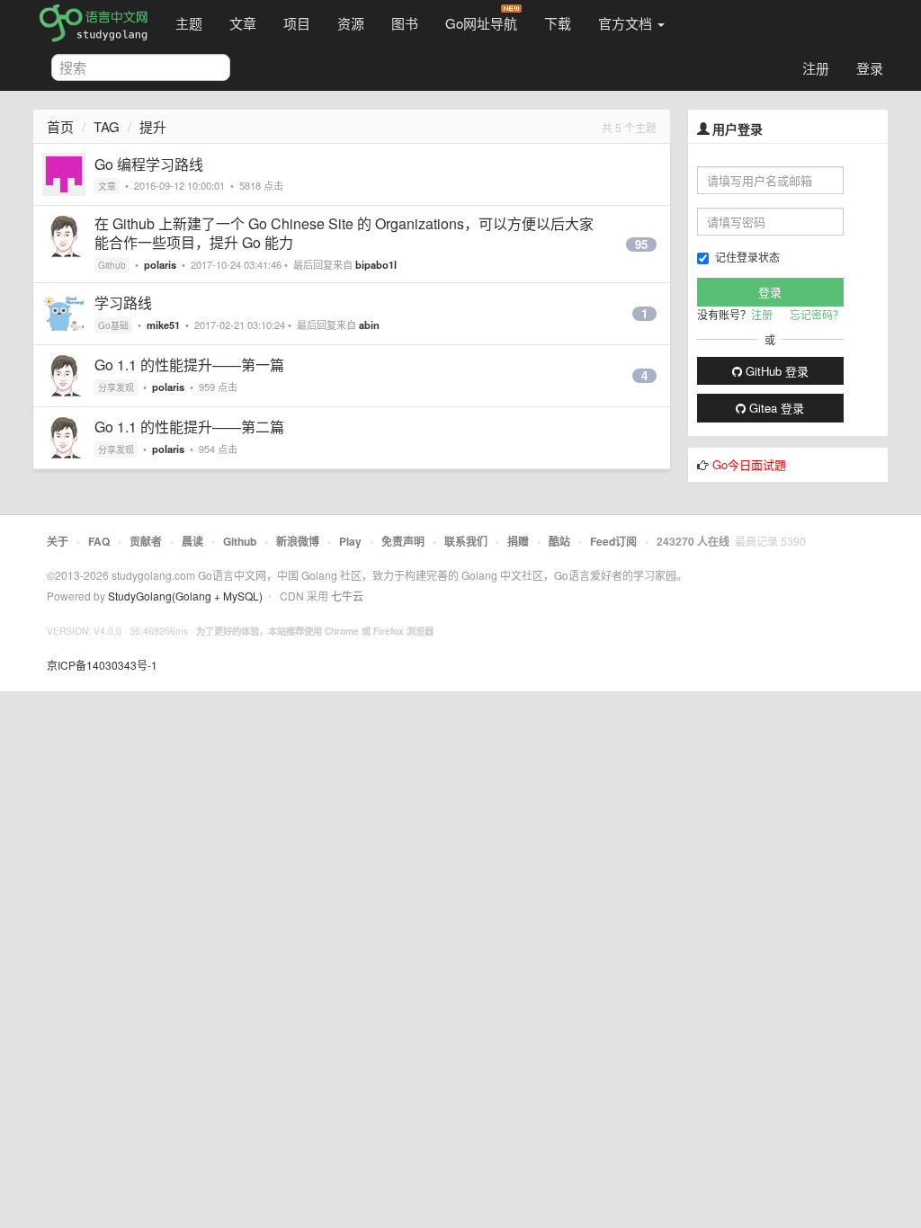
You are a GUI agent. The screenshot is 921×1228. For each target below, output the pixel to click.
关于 (57, 541)
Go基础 (113, 325)
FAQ (99, 541)
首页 (60, 126)
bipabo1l (376, 264)
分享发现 (116, 387)
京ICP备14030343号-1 (102, 664)
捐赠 (518, 541)
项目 (296, 22)
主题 (188, 22)
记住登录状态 (747, 256)
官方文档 (627, 22)
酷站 (559, 541)
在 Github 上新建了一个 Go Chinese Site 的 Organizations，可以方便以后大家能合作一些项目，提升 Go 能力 (344, 233)
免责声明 (403, 541)
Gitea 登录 (775, 407)
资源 (350, 22)
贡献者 (146, 541)
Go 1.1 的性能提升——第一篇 (189, 364)
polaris (160, 264)
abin (369, 324)
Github (112, 265)
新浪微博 (297, 541)
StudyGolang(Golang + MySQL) (185, 595)
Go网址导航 (481, 22)
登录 (869, 67)
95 (641, 244)
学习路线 (123, 302)
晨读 (192, 541)
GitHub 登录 (775, 370)
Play (350, 541)
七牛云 (347, 595)
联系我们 (465, 541)
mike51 (163, 324)
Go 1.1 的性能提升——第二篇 (189, 426)
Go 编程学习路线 (148, 164)
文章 (242, 22)
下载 (557, 22)
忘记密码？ (817, 314)
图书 (404, 22)
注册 (815, 67)
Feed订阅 (613, 541)
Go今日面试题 (749, 464)
